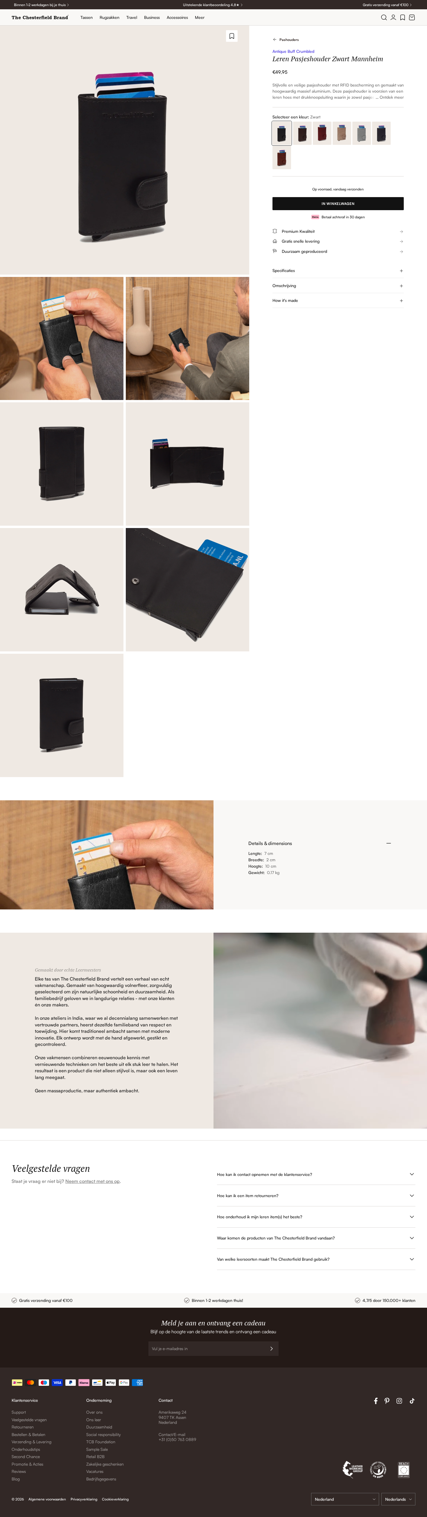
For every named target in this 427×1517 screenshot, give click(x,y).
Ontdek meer (392, 97)
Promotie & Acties (27, 1464)
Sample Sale (97, 1449)
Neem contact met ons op (92, 1181)
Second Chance (26, 1456)
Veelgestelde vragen (29, 1419)
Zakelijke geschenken (105, 1464)
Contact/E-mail (172, 1434)
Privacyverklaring (84, 1499)
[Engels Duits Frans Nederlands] (398, 1499)
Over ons (94, 1412)
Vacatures (94, 1471)
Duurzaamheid (99, 1426)
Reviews (19, 1471)
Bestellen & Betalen (28, 1434)
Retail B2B (95, 1456)
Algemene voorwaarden (47, 1499)
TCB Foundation (100, 1441)
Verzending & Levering (31, 1441)
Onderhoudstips (26, 1449)
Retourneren (23, 1426)
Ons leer (93, 1419)
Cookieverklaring (115, 1499)
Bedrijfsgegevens (101, 1478)
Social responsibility (103, 1434)
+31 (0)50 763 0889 (177, 1439)
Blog (16, 1478)
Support (19, 1412)
